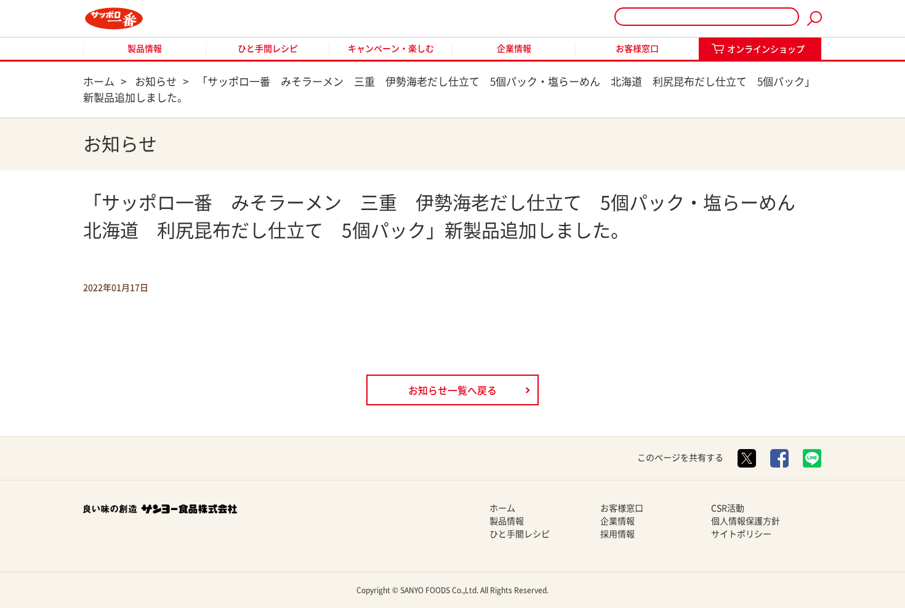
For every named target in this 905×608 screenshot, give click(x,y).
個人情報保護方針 (745, 521)
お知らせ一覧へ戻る (452, 390)
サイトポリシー (741, 534)
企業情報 (514, 48)
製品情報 (144, 48)
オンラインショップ (766, 49)
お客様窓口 (637, 48)
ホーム (502, 508)
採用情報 (617, 534)
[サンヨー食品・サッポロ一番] (114, 18)
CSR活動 (727, 508)
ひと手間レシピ (268, 48)
